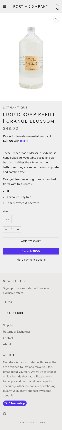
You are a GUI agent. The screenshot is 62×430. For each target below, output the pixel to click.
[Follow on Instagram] (4, 413)
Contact (8, 338)
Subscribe (15, 313)
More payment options (31, 260)
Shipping (8, 325)
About (7, 344)
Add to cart (31, 241)
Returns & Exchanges (17, 332)
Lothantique (15, 107)
